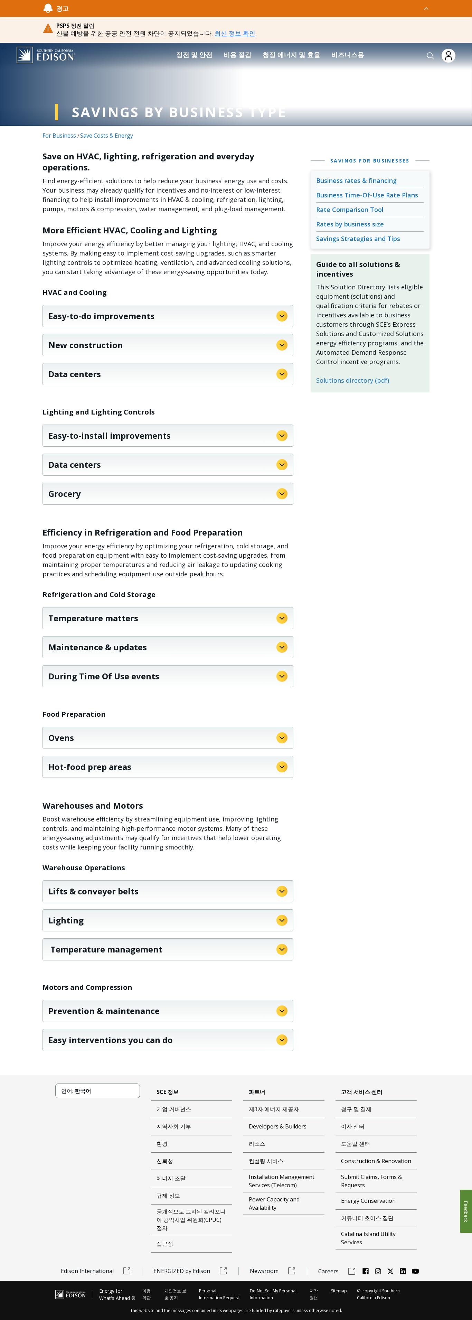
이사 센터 (353, 1126)
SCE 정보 (168, 1092)
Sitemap (339, 1291)
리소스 (257, 1143)
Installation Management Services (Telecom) (281, 1181)
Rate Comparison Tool (350, 209)
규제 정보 (168, 1195)
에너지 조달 (171, 1178)
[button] (430, 56)
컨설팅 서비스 (266, 1161)
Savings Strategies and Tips (358, 238)
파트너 (257, 1092)
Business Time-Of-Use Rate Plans (367, 195)
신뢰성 (165, 1161)
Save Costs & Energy (106, 135)
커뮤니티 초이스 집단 (367, 1218)
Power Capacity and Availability (274, 1203)
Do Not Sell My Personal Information (273, 1294)
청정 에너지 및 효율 (291, 54)
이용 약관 (146, 1294)
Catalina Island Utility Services (368, 1238)
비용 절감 (238, 54)
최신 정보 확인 (235, 33)
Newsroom (264, 1271)
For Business (59, 135)
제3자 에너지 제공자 (274, 1109)
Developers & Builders (277, 1126)
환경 (162, 1143)
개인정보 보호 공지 (175, 1294)
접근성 (165, 1243)
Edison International (87, 1271)
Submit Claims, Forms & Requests (371, 1181)
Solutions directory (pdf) (352, 380)
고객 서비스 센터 (362, 1092)
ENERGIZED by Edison (181, 1271)
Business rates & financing (356, 180)
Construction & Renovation (376, 1161)
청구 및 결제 (356, 1109)
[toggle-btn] (249, 8)
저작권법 (314, 1294)
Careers (328, 1271)
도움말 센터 (355, 1143)
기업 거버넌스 (174, 1109)
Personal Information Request (219, 1294)
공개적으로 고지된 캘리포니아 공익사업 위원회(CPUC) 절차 (191, 1220)
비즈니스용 (347, 54)
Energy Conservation (368, 1201)
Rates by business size (350, 224)
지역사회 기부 (174, 1126)
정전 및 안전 (194, 54)
